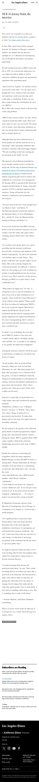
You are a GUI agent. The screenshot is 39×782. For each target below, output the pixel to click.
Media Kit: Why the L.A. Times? (29, 756)
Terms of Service (24, 775)
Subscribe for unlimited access (10, 737)
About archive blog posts (20, 40)
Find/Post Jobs (7, 758)
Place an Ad (6, 762)
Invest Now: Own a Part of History (29, 760)
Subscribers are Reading (14, 667)
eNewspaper (6, 755)
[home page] (20, 2)
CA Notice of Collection (7, 777)
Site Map (4, 740)
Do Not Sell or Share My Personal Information (25, 777)
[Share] (4, 27)
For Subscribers (7, 678)
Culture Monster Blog (9, 9)
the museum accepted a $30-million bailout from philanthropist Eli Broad (19, 170)
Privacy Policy (32, 775)
